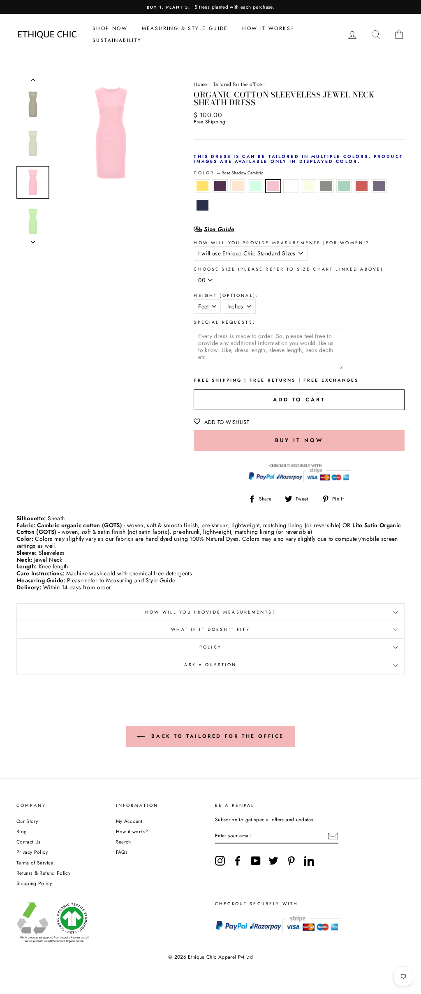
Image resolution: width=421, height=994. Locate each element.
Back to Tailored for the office (216, 736)
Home (200, 84)
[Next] (32, 240)
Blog (21, 831)
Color (228, 173)
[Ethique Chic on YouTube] (256, 861)
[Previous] (32, 81)
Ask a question (210, 665)
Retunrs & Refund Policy (43, 872)
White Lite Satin (291, 186)
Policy (210, 647)
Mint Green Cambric (255, 186)
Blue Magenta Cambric (379, 186)
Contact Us (28, 841)
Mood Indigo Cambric (202, 205)
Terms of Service (34, 862)
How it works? (132, 831)
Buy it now (299, 440)
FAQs (121, 851)
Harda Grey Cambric (326, 186)
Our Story (27, 821)
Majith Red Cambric (361, 186)
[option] (210, 7)
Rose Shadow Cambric (273, 186)
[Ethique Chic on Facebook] (238, 861)
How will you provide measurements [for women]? (282, 243)
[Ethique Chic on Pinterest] (291, 861)
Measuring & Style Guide (185, 28)
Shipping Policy (34, 883)
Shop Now (110, 28)
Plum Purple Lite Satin (220, 186)
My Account (129, 821)
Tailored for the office (237, 84)
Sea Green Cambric (344, 186)
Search (123, 841)
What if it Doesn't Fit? (210, 629)
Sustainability (117, 40)
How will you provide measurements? (210, 612)
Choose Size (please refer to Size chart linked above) (288, 269)
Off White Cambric (308, 186)
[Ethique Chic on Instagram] (220, 861)
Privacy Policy (32, 851)
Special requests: (224, 322)
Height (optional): (226, 296)
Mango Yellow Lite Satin (202, 186)
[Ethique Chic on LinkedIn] (309, 861)
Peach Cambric (238, 186)
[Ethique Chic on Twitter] (273, 861)
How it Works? (268, 28)
